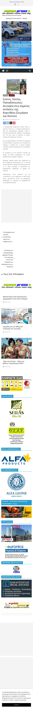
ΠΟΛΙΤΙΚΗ (5, 95)
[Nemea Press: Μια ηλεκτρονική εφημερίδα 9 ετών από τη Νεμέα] (16, 279)
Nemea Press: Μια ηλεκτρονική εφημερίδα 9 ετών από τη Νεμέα (15, 298)
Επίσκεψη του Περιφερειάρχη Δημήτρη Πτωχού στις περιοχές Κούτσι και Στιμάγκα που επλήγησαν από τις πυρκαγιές (7, 259)
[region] (16, 698)
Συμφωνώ (16, 705)
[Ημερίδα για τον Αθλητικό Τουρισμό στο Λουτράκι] (16, 309)
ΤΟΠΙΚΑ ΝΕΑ (11, 95)
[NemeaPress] (3, 71)
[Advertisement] (16, 206)
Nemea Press (17, 119)
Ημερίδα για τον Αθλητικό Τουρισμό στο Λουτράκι (13, 328)
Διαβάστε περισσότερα (20, 700)
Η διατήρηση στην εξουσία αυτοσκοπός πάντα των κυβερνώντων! (8, 236)
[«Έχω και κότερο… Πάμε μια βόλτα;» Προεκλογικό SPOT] (16, 339)
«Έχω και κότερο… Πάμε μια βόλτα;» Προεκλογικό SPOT (13, 362)
